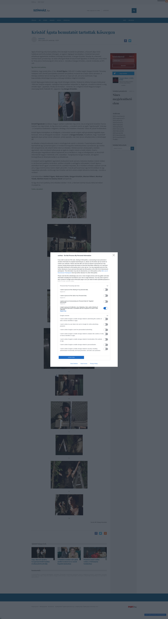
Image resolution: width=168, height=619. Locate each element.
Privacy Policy (94, 363)
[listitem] (84, 286)
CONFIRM (71, 357)
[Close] (114, 255)
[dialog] (84, 309)
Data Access (83, 363)
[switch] (105, 289)
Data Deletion (74, 363)
